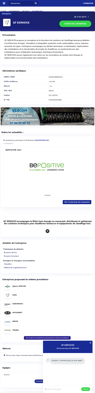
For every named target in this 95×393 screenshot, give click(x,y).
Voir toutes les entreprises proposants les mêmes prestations (47, 338)
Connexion (88, 3)
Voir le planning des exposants (77, 202)
